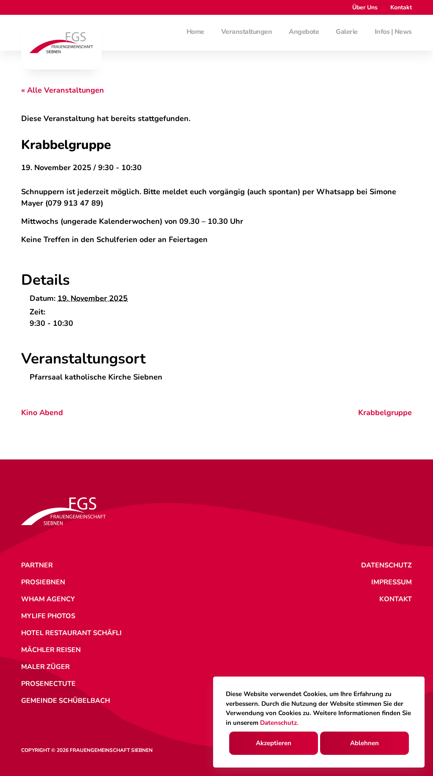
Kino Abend (42, 412)
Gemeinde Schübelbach (65, 700)
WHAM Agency (48, 599)
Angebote (304, 32)
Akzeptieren (273, 743)
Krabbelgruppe (385, 412)
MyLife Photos (48, 616)
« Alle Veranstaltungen (62, 90)
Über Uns (365, 7)
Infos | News (393, 32)
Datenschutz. (279, 722)
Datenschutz (386, 565)
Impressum (391, 582)
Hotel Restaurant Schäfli (71, 633)
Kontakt (401, 7)
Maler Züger (45, 666)
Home (195, 32)
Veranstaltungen (246, 32)
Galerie (347, 32)
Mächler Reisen (51, 650)
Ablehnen (364, 743)
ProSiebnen (43, 582)
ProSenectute (48, 683)
